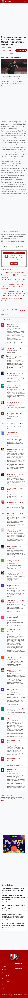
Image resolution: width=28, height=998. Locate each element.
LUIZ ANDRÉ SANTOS (13, 585)
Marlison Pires (11, 373)
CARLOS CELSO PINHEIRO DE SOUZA (15, 488)
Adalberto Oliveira (12, 432)
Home (3, 963)
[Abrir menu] (25, 1)
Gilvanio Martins (12, 689)
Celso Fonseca (11, 546)
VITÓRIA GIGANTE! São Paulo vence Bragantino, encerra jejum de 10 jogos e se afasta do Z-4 (14, 275)
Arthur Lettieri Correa (13, 629)
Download (14, 263)
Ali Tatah (9, 530)
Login (3, 988)
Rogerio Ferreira (11, 769)
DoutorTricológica (12, 357)
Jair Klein (9, 709)
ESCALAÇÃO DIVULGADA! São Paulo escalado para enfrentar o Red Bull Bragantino (12, 298)
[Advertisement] (14, 19)
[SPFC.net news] (14, 310)
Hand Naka (10, 474)
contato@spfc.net (6, 976)
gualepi (9, 573)
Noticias (4, 966)
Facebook (19, 963)
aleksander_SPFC (12, 449)
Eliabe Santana (11, 325)
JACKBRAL (10, 601)
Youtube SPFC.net (6, 982)
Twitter (19, 966)
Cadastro (4, 985)
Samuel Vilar (10, 348)
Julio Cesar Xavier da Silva (14, 402)
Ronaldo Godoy (11, 502)
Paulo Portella (11, 513)
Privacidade (5, 979)
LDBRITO (10, 670)
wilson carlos (11, 386)
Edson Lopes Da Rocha (14, 413)
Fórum (3, 972)
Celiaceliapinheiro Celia (13, 740)
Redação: (6, 50)
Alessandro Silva (12, 617)
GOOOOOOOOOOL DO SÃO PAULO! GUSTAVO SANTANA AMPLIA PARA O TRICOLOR (12, 286)
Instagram (19, 968)
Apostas (4, 969)
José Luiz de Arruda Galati (14, 560)
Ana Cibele (10, 657)
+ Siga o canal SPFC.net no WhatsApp (11, 57)
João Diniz (10, 423)
